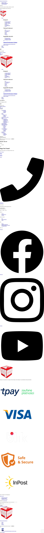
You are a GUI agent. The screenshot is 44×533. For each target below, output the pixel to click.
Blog (2, 523)
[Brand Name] (17, 425)
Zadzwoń (1, 203)
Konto (1, 155)
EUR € (9, 530)
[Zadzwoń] (22, 201)
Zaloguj (1, 505)
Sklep (1, 153)
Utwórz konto (5, 500)
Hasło (1, 503)
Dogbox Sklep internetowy (3, 520)
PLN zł (3, 529)
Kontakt (3, 524)
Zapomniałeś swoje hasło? (3, 506)
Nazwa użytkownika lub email (4, 502)
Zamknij (3, 532)
